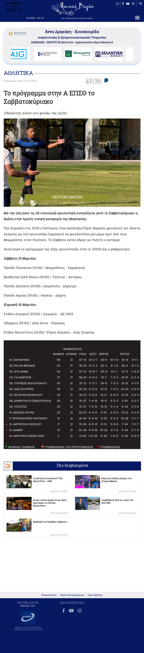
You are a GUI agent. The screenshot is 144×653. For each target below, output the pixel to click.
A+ (88, 81)
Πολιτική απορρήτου (72, 595)
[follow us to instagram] (133, 3)
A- (93, 80)
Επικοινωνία (49, 595)
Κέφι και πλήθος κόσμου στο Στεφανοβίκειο (116, 479)
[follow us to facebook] (123, 3)
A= (98, 81)
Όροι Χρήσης (95, 595)
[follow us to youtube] (127, 3)
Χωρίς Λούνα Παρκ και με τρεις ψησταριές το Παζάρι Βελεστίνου (50, 503)
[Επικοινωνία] (117, 3)
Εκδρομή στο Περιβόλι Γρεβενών (50, 521)
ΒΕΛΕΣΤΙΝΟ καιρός (14, 7)
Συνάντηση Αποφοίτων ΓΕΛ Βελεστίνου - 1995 (48, 479)
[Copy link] (106, 80)
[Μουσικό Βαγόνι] (72, 394)
